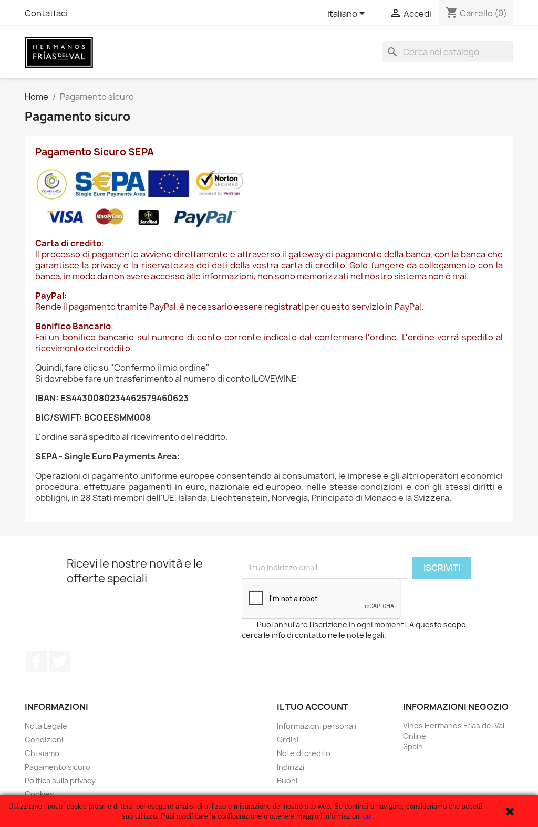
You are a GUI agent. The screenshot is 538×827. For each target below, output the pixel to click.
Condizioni (44, 740)
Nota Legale (46, 726)
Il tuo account (312, 707)
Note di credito (303, 753)
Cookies (39, 794)
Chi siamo (42, 753)
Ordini (287, 740)
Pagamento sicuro (57, 767)
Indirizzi (290, 767)
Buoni (287, 781)
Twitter (59, 661)
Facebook (36, 661)
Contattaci (46, 13)
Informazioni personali (316, 726)
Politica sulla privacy (60, 781)
